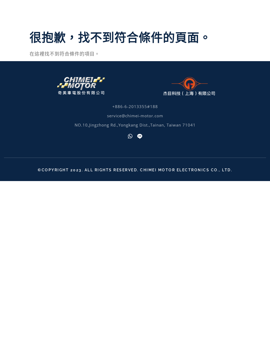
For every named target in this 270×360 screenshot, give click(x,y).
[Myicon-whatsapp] (130, 136)
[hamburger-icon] (259, 14)
